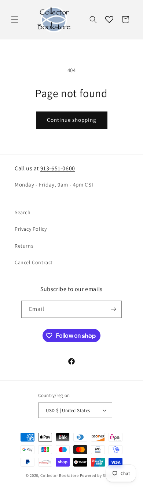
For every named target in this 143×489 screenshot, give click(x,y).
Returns (24, 245)
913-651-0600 (57, 168)
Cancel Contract (34, 262)
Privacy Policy (31, 229)
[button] (15, 19)
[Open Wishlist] (109, 19)
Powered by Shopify (99, 475)
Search (23, 212)
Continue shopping (71, 119)
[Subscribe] (113, 309)
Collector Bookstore (59, 475)
